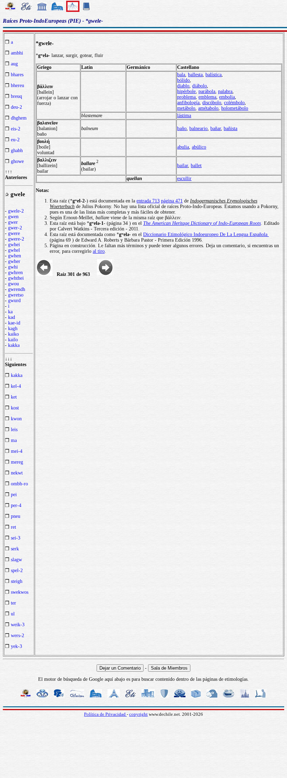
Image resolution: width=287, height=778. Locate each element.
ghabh (17, 150)
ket (14, 397)
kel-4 (16, 386)
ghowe (17, 161)
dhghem (19, 118)
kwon (16, 418)
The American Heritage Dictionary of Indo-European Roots (202, 223)
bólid (182, 80)
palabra (225, 91)
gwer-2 (15, 227)
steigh (16, 581)
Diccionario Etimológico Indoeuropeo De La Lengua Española (206, 234)
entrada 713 (148, 201)
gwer (13, 222)
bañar (215, 128)
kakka (14, 345)
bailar (182, 165)
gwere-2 (16, 239)
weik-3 (17, 624)
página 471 (172, 201)
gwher (14, 261)
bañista (230, 128)
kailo (13, 339)
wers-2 (17, 635)
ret (13, 527)
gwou (13, 283)
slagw (16, 559)
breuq (16, 96)
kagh (13, 328)
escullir (184, 178)
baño (182, 128)
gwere (14, 233)
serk (15, 548)
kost (15, 408)
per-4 (16, 505)
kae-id (14, 323)
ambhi (17, 53)
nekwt (17, 473)
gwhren (15, 272)
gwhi (13, 267)
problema (186, 97)
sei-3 (15, 538)
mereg (17, 462)
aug (14, 63)
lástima (184, 115)
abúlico (199, 147)
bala (181, 74)
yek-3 (16, 646)
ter (13, 603)
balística (213, 74)
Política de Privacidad (105, 714)
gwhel (14, 250)
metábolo (186, 108)
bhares (17, 74)
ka (10, 311)
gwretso (15, 295)
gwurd (14, 300)
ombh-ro (19, 483)
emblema (207, 97)
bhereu (17, 85)
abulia (183, 147)
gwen (13, 216)
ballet (196, 165)
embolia (227, 97)
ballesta (195, 74)
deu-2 (16, 107)
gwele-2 (16, 211)
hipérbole (186, 91)
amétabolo (208, 108)
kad (11, 317)
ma (14, 440)
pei (14, 494)
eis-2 (15, 128)
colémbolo (234, 102)
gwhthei (16, 278)
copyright (138, 714)
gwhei (14, 244)
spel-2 (17, 570)
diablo (183, 85)
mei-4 (16, 451)
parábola (206, 91)
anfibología (188, 102)
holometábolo (234, 108)
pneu (15, 516)
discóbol (210, 102)
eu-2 (15, 139)
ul (13, 613)
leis (14, 429)
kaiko (13, 334)
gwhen (14, 255)
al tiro (99, 251)
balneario (198, 128)
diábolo (199, 85)
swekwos (19, 592)
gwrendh (16, 289)
